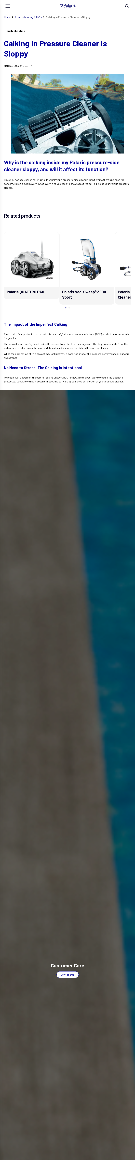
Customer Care (67, 965)
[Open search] (126, 6)
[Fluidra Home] (68, 6)
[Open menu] (8, 6)
